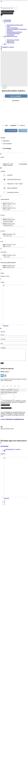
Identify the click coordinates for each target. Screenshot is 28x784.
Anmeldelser (14, 125)
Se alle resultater (8, 11)
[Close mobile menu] (1, 17)
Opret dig (11, 47)
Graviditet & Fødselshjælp (13, 33)
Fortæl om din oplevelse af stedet (9, 392)
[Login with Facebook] (2, 375)
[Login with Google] (5, 375)
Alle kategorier (7, 20)
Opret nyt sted (10, 41)
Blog (5, 44)
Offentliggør (5, 405)
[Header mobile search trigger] (1, 50)
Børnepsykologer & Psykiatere (14, 32)
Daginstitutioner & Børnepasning (15, 25)
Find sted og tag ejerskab (13, 40)
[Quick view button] (4, 501)
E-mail (5, 391)
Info (6, 125)
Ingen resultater (8, 13)
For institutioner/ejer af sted (10, 36)
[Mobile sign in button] (1, 48)
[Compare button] (4, 504)
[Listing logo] (4, 86)
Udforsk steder (7, 21)
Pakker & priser (11, 42)
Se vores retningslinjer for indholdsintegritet (12, 419)
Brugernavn (6, 389)
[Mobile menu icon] (14, 1)
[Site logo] (6, 6)
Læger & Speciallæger (12, 27)
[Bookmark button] (4, 503)
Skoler (8, 26)
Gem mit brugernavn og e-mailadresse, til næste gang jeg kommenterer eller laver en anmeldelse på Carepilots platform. (13, 402)
